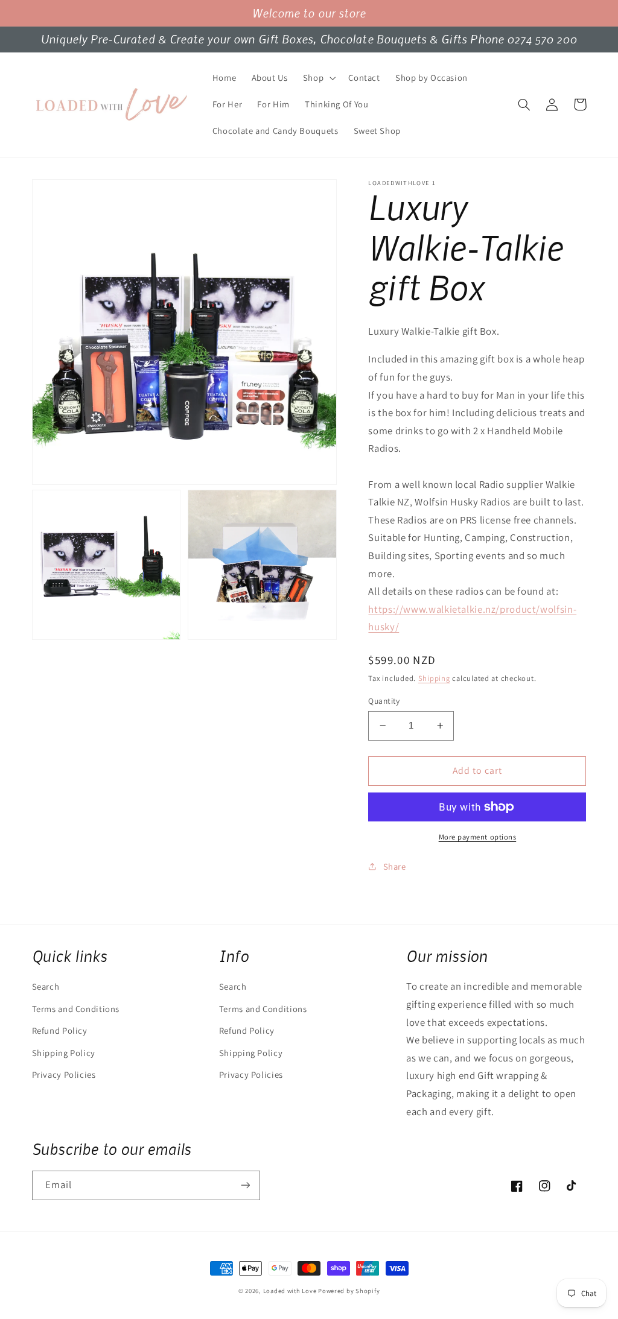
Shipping (434, 678)
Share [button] (394, 866)
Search (46, 986)
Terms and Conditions (76, 1008)
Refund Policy (60, 1030)
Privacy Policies (64, 1074)
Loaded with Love (291, 1290)
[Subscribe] (245, 1185)
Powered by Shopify (349, 1290)
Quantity (384, 700)
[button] (317, 78)
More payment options (478, 837)
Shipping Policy (63, 1052)
